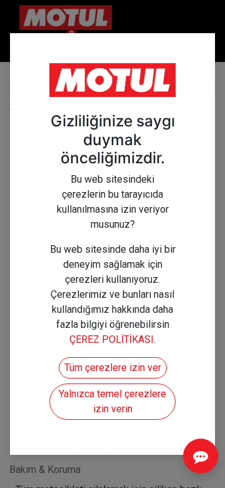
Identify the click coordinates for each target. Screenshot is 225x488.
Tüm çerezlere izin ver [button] (112, 368)
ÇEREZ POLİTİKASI (111, 339)
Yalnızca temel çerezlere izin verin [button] (112, 401)
